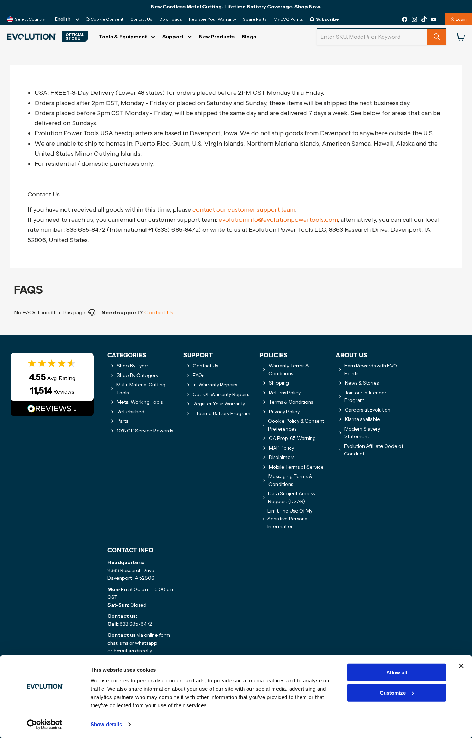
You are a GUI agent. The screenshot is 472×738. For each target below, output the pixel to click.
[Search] (436, 37)
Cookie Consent (106, 19)
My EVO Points (288, 19)
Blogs (249, 36)
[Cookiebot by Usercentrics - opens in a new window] (45, 724)
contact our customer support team (243, 209)
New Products (217, 36)
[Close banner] (461, 666)
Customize (393, 693)
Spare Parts (255, 19)
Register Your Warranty (212, 19)
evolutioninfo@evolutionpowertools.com (278, 219)
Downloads (170, 19)
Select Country (30, 19)
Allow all (396, 672)
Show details (106, 724)
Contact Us (141, 19)
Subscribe (327, 19)
